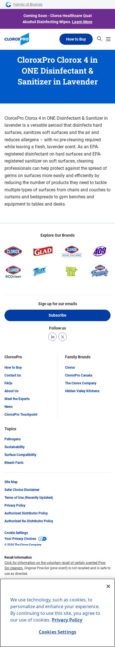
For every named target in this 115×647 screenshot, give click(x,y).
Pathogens (12, 439)
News (8, 407)
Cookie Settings (16, 533)
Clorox (70, 368)
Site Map (11, 482)
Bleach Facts (13, 463)
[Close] (108, 586)
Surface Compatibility (20, 455)
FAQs (8, 383)
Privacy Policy (14, 505)
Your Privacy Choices (20, 539)
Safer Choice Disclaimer (21, 490)
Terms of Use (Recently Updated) (28, 498)
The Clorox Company (80, 383)
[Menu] (108, 39)
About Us (11, 391)
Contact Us (12, 375)
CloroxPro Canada (78, 375)
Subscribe (57, 315)
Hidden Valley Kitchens (82, 391)
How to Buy (76, 39)
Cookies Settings (57, 632)
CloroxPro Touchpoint (20, 415)
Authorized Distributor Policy (26, 513)
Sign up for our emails (57, 304)
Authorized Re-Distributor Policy (28, 521)
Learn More (82, 22)
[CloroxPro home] (16, 39)
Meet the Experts (17, 399)
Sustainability (14, 447)
